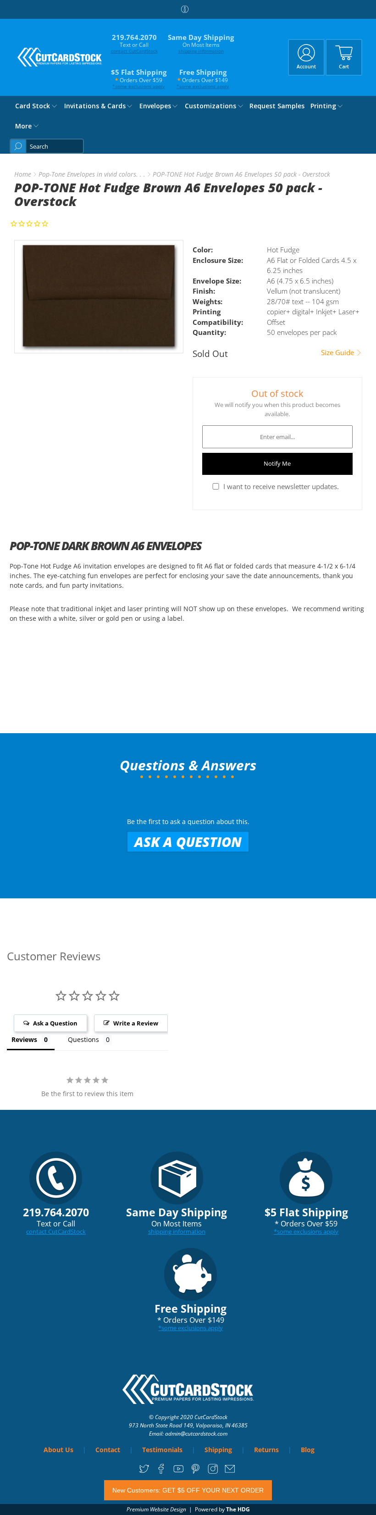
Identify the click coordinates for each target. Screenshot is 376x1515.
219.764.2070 (134, 44)
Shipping (218, 1449)
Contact (107, 1449)
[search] (47, 146)
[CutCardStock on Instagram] (213, 1472)
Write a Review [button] (135, 1023)
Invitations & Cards (95, 105)
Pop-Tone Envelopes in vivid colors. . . (92, 174)
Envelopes (155, 105)
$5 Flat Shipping (138, 78)
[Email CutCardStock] (230, 1472)
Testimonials (162, 1449)
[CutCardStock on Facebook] (161, 1472)
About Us (58, 1449)
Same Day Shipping (201, 44)
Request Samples (276, 105)
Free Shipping (203, 78)
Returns (266, 1449)
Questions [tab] (83, 1039)
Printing (323, 105)
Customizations (210, 105)
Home (22, 174)
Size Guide (338, 352)
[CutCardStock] (59, 57)
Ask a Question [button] (55, 1023)
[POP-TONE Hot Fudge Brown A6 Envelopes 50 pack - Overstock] (99, 296)
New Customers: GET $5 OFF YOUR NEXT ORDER (188, 1490)
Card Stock (32, 105)
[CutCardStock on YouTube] (178, 1472)
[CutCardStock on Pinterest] (195, 1472)
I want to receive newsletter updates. (281, 486)
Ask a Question (188, 842)
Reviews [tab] (24, 1039)
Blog (308, 1449)
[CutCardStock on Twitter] (144, 1472)
